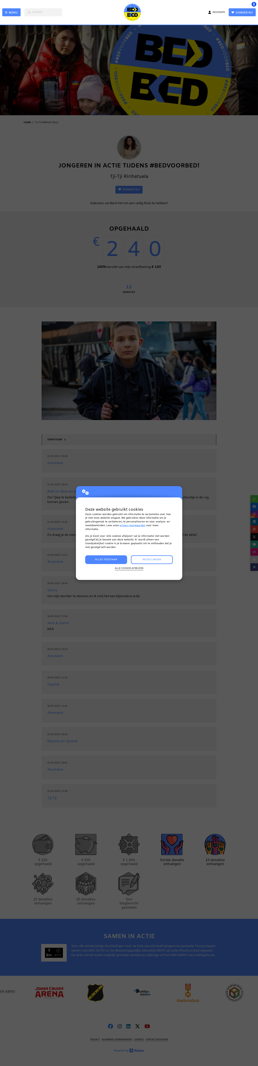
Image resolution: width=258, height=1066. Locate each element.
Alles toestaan (106, 559)
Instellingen (151, 559)
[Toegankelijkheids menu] (254, 4)
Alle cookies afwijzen (129, 568)
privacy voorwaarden (132, 525)
